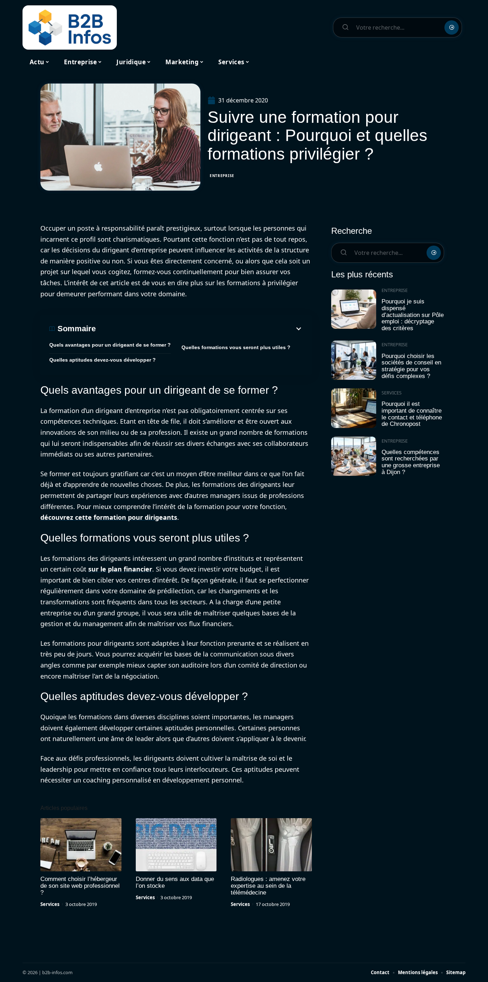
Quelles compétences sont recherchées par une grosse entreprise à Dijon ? (411, 462)
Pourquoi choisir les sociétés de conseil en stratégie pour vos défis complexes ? (411, 366)
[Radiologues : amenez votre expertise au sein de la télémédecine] (271, 845)
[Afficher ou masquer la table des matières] (199, 328)
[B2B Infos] (70, 27)
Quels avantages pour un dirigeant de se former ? (110, 345)
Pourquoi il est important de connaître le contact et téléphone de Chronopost (412, 414)
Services (49, 904)
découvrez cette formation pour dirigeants (108, 517)
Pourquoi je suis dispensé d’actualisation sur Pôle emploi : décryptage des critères (413, 315)
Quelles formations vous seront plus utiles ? (235, 347)
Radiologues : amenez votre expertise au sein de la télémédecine (268, 886)
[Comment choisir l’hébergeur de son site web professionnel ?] (80, 845)
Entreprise (222, 175)
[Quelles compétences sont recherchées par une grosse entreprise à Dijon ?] (353, 456)
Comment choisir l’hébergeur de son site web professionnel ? (80, 886)
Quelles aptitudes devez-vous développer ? (102, 360)
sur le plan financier (120, 569)
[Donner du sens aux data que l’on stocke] (176, 845)
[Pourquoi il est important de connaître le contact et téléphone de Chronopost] (353, 408)
